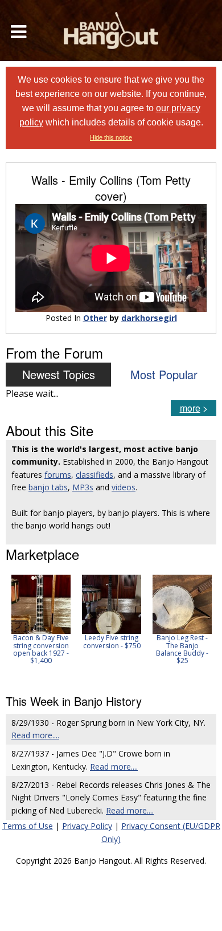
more (190, 407)
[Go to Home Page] (111, 30)
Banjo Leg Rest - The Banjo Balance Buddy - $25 (182, 649)
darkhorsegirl (149, 317)
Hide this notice (111, 137)
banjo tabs (48, 487)
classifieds (94, 474)
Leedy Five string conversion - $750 (112, 641)
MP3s (82, 487)
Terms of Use (27, 825)
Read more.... (35, 735)
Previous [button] (11, 627)
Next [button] (200, 627)
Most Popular (164, 374)
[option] (41, 619)
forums (57, 474)
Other (95, 317)
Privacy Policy (87, 825)
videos (123, 487)
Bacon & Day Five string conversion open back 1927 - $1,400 (41, 649)
